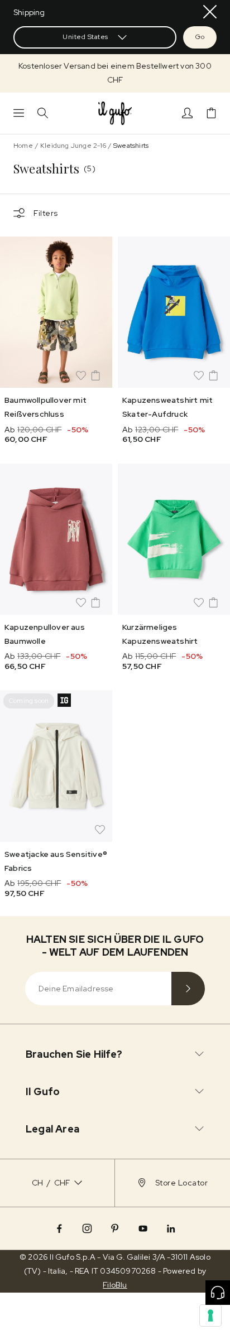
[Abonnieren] (188, 988)
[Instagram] (87, 1228)
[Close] (210, 11)
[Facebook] (59, 1228)
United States (85, 36)
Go (199, 36)
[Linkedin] (171, 1228)
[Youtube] (143, 1228)
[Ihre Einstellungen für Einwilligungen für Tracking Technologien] (210, 1315)
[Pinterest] (115, 1228)
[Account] (187, 113)
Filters (45, 213)
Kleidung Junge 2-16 (73, 145)
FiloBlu (115, 1285)
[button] (115, 73)
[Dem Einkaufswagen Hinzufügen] (95, 375)
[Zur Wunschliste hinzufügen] (81, 375)
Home (23, 145)
